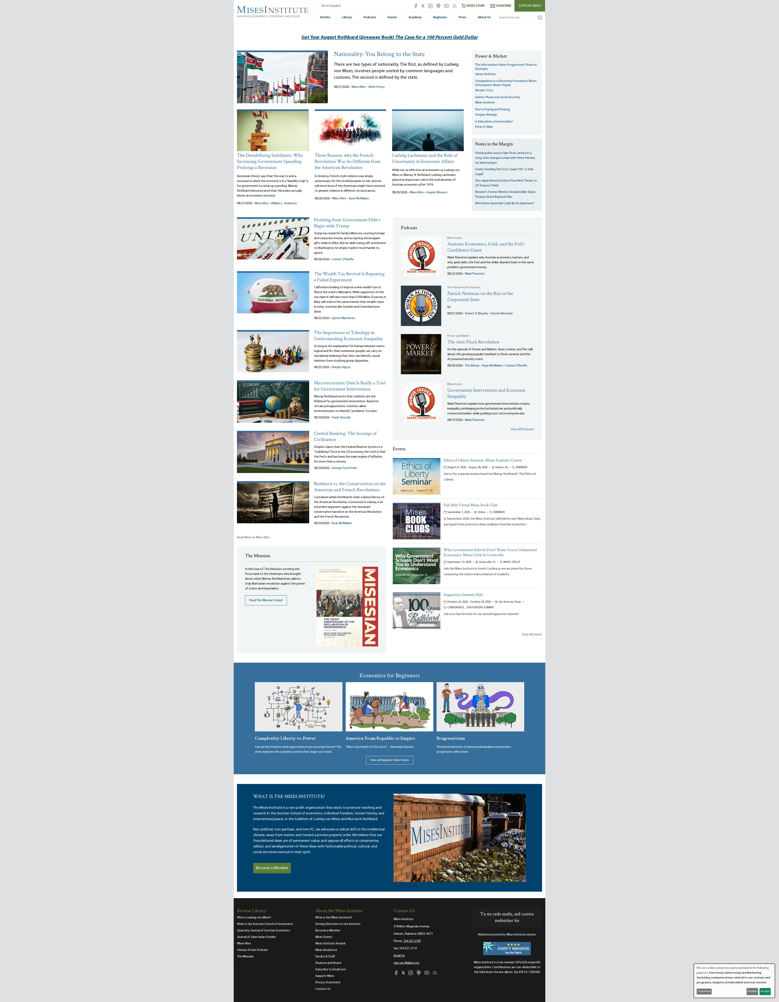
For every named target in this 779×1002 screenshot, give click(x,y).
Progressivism (451, 738)
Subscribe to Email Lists (330, 969)
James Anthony (485, 74)
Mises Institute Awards (330, 943)
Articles (325, 17)
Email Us (399, 955)
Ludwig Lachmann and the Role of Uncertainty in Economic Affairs (424, 158)
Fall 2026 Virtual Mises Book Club (470, 505)
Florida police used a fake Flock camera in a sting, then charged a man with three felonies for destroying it (505, 158)
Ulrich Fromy (376, 87)
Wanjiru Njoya (341, 367)
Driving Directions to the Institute (337, 924)
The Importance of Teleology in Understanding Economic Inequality (348, 336)
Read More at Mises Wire (253, 537)
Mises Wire (358, 87)
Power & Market (491, 56)
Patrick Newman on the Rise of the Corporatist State (480, 296)
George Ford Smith (344, 468)
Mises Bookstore (326, 950)
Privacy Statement (328, 982)
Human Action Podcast (252, 950)
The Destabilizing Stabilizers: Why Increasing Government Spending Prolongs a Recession (270, 161)
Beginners (440, 17)
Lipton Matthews (343, 318)
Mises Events (323, 937)
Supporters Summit (480, 607)
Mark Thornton (475, 273)
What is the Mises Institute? (333, 917)
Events (392, 17)
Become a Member (272, 868)
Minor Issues (454, 238)
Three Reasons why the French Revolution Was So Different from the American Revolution (348, 161)
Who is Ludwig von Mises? (254, 917)
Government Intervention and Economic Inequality (486, 393)
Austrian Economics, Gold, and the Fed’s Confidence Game (485, 247)
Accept (765, 991)
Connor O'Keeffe (343, 259)
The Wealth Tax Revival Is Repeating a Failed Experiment (349, 277)
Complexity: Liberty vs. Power (285, 738)
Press (462, 17)
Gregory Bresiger (486, 114)
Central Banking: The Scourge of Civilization (345, 436)
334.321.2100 (412, 941)
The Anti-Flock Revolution (473, 342)
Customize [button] (704, 991)
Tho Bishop (472, 365)
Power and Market (458, 336)
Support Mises (530, 6)
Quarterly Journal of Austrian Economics (263, 930)
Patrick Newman (502, 313)
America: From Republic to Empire (380, 738)
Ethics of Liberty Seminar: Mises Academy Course (483, 460)
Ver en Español (330, 6)
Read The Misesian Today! (266, 600)
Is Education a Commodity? (494, 121)
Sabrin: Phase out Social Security (498, 97)
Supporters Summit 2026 (463, 595)
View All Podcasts (522, 429)
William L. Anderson (284, 203)
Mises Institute (485, 102)
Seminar (521, 467)
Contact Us (322, 989)
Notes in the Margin (494, 144)
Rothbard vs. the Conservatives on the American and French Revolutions (350, 487)
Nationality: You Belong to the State (379, 54)
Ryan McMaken (359, 198)
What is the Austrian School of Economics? (265, 924)
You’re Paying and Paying (492, 109)
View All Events (532, 634)
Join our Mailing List (407, 963)
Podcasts (370, 17)
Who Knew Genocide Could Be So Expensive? (504, 203)
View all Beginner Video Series (389, 760)
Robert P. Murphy (476, 313)
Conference (455, 607)
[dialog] (734, 981)
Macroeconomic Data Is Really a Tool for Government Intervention (349, 386)
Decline (752, 991)
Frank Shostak (341, 417)
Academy (415, 17)
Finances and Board (328, 963)
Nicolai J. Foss (484, 90)
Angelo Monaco (436, 192)
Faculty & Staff (325, 956)
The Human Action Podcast (463, 287)
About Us (484, 17)
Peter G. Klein (484, 127)
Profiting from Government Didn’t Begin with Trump (347, 223)
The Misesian (245, 956)
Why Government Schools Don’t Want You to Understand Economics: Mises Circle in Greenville (490, 552)
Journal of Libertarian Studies (256, 937)
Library (347, 17)
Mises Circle (512, 562)
